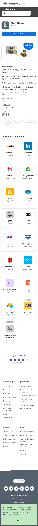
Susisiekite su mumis (10, 435)
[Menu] (33, 3)
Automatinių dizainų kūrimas (27, 440)
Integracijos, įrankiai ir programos (27, 391)
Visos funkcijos (8, 386)
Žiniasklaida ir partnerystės (24, 459)
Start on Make (19, 34)
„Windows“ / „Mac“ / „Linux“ (27, 400)
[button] (6, 488)
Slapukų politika (14, 515)
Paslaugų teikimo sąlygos (19, 496)
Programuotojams (9, 397)
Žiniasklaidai (7, 405)
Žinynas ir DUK (8, 432)
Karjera (22, 450)
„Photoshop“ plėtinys (27, 396)
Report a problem (9, 107)
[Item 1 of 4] (19, 51)
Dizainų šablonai (25, 409)
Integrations (9, 9)
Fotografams (7, 390)
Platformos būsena (9, 443)
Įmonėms (6, 414)
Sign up (4, 70)
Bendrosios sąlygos (19, 499)
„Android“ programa (27, 405)
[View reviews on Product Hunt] (19, 359)
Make (14, 25)
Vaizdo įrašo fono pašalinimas (26, 446)
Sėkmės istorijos (8, 418)
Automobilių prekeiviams (7, 409)
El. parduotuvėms (9, 401)
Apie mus (23, 454)
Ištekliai (5, 446)
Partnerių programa (27, 435)
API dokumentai (25, 386)
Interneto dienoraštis (27, 432)
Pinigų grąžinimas (9, 439)
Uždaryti (19, 520)
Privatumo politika (19, 502)
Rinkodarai (6, 394)
